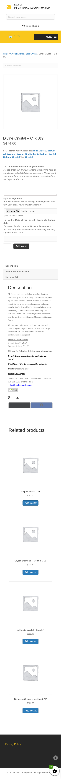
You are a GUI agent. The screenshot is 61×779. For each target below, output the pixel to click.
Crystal (20, 154)
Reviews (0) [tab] (11, 277)
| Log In (35, 26)
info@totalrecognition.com (32, 8)
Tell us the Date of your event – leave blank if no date (29, 221)
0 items (27, 26)
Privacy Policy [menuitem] (13, 744)
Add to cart (21, 246)
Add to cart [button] (30, 503)
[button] (49, 37)
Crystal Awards (17, 54)
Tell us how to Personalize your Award (23, 166)
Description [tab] (11, 266)
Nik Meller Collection (36, 154)
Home (5, 54)
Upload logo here (12, 198)
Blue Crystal (31, 54)
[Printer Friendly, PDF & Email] (13, 390)
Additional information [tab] (17, 271)
